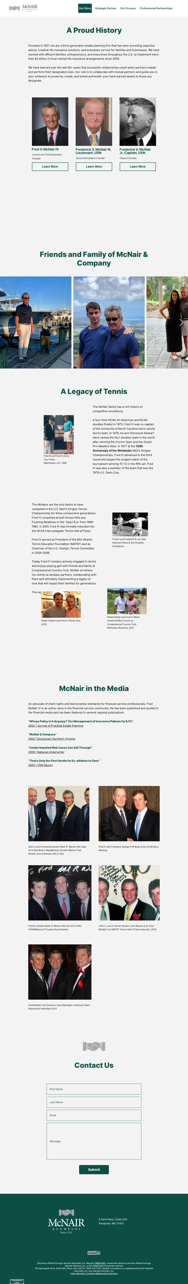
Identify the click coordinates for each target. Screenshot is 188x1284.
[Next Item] (181, 322)
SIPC (103, 1263)
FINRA (97, 1263)
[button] (50, 166)
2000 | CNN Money (40, 765)
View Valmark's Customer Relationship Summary (94, 1273)
